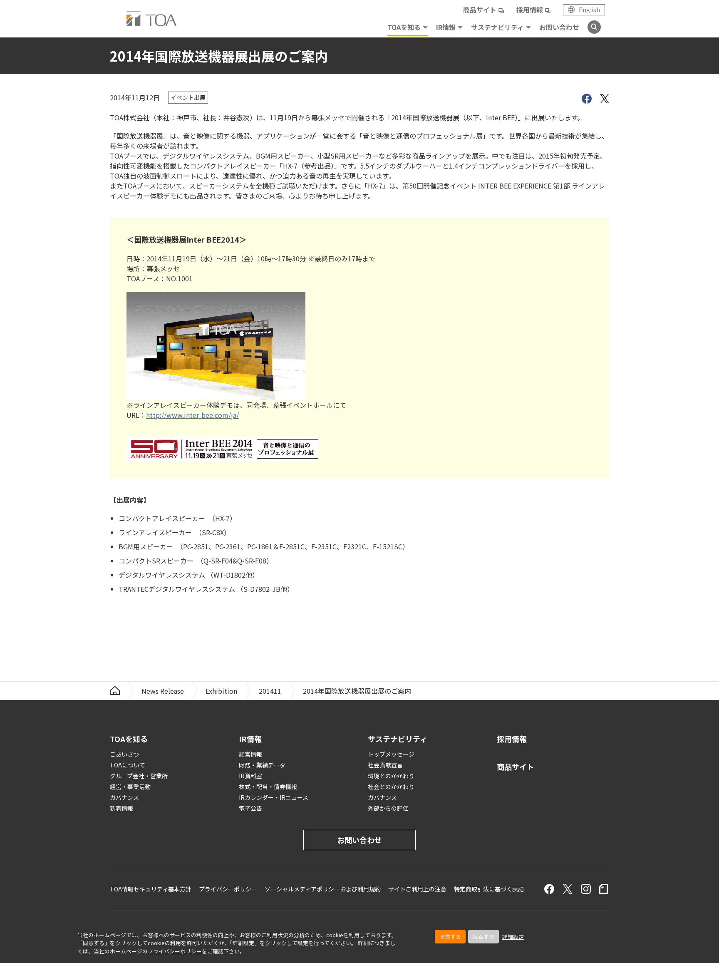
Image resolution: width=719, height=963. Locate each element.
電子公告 (250, 808)
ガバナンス (124, 797)
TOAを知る (404, 27)
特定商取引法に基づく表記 (489, 889)
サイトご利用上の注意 (417, 889)
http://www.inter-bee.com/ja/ (192, 415)
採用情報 (529, 10)
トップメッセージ (391, 754)
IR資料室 (250, 776)
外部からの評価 (388, 808)
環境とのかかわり (391, 776)
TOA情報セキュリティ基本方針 (150, 889)
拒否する (483, 937)
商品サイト (479, 10)
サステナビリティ (497, 27)
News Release (162, 691)
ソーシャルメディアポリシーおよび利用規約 (323, 889)
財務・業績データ (262, 765)
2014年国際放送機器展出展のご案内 (357, 691)
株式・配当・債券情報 (268, 786)
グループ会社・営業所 (139, 776)
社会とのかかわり (391, 786)
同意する (450, 937)
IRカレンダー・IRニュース (273, 797)
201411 (270, 691)
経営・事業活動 (130, 786)
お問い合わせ (559, 27)
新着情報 (121, 808)
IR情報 (446, 27)
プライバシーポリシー (175, 951)
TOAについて (127, 765)
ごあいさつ (124, 754)
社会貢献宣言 (385, 765)
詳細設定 (513, 937)
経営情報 (250, 754)
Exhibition (221, 691)
